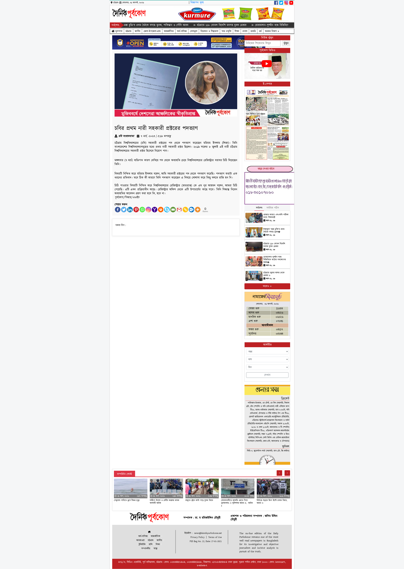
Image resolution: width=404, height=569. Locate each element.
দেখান (267, 375)
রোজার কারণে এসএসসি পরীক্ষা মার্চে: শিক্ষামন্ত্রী (275, 216)
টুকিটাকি (142, 544)
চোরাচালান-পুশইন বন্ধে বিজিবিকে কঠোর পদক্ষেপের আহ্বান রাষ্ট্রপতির (267, 25)
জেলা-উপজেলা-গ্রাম (152, 31)
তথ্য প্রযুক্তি (226, 31)
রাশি (150, 544)
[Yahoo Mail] (154, 209)
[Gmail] (179, 209)
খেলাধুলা (193, 31)
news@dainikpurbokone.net (208, 533)
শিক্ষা (237, 31)
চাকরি (253, 31)
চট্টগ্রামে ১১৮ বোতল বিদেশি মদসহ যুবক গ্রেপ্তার (198, 25)
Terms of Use (215, 537)
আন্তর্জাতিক (169, 31)
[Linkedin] (130, 209)
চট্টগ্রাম (128, 31)
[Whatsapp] (142, 209)
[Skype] (167, 209)
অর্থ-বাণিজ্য (182, 31)
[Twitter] (124, 209)
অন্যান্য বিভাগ (271, 31)
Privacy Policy (197, 537)
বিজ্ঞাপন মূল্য (197, 3)
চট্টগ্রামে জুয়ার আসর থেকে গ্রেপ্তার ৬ (274, 274)
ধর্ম (260, 31)
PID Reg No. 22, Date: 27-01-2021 (206, 541)
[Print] (160, 209)
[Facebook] (117, 209)
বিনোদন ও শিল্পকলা (209, 31)
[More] (197, 209)
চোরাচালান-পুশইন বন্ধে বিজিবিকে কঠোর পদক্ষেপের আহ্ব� (274, 259)
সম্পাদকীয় (145, 548)
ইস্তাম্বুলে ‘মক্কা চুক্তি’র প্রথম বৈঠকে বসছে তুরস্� (274, 230)
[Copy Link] (185, 209)
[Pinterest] (136, 209)
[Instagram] (148, 209)
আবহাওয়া (140, 540)
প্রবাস (244, 31)
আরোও (266, 286)
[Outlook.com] (191, 209)
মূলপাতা (118, 31)
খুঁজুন (286, 43)
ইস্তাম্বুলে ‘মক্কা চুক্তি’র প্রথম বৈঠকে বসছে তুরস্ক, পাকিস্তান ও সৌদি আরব (127, 25)
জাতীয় (137, 31)
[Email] (173, 209)
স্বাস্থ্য (155, 548)
